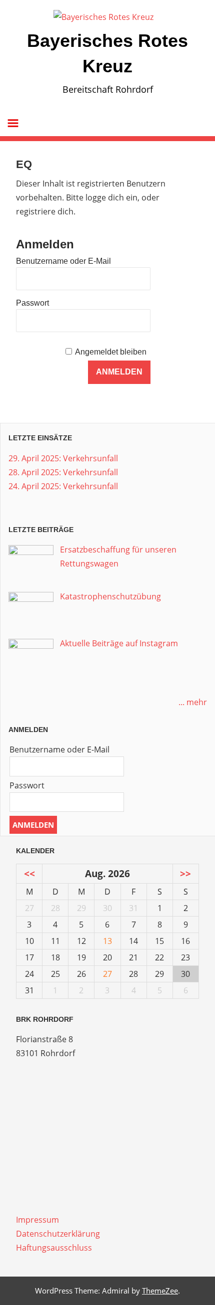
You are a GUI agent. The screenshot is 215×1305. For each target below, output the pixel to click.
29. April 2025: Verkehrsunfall (63, 458)
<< (29, 873)
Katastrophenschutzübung (110, 596)
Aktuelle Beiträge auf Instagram (119, 643)
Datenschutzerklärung (58, 1233)
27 (107, 973)
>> (185, 873)
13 (107, 940)
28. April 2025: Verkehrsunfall (63, 472)
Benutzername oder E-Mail (63, 261)
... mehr (192, 702)
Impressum (37, 1219)
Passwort (32, 303)
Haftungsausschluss (54, 1247)
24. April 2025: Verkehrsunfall (63, 486)
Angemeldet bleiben (110, 352)
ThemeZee (160, 1291)
